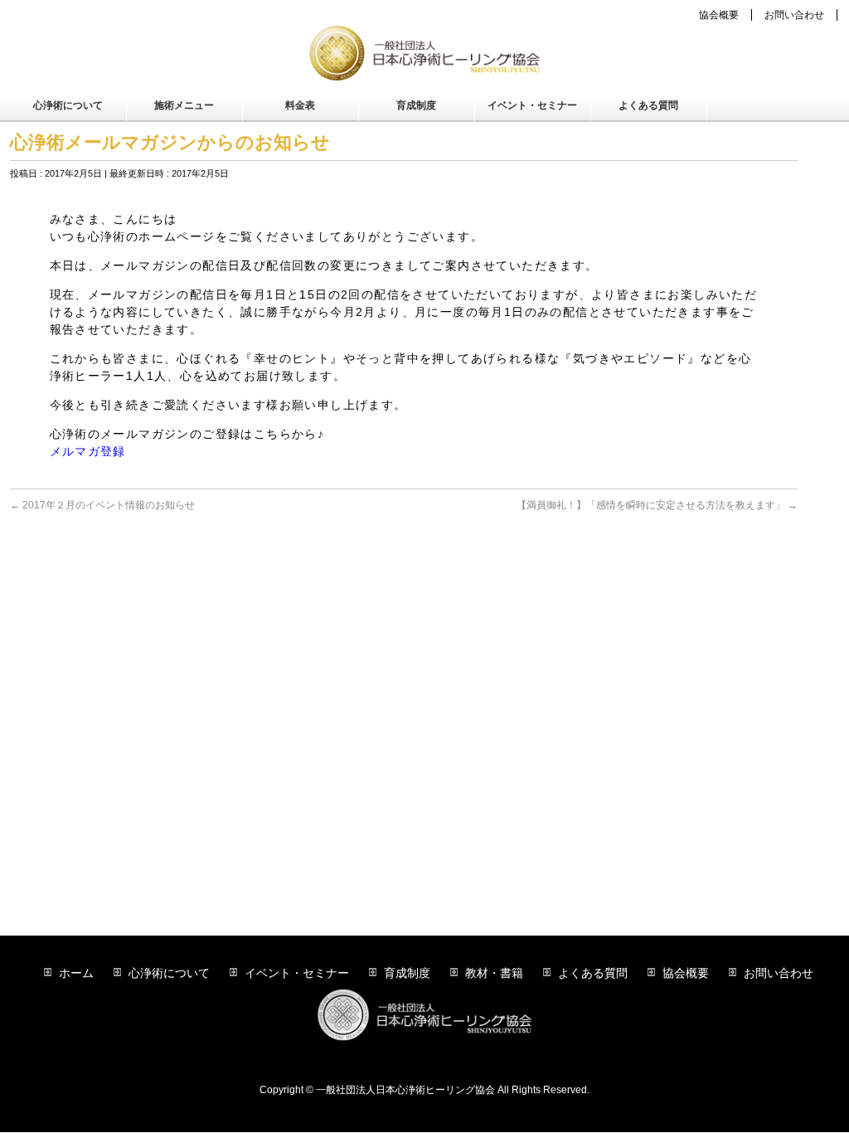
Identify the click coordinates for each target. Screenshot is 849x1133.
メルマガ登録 (88, 451)
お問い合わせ (794, 15)
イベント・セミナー (297, 973)
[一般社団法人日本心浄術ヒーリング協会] (424, 63)
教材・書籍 (494, 973)
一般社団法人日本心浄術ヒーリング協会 (405, 1090)
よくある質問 (593, 973)
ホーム (76, 973)
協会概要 (719, 15)
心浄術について (169, 973)
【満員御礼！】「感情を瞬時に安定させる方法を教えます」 (657, 505)
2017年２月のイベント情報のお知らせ (102, 505)
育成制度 (407, 973)
